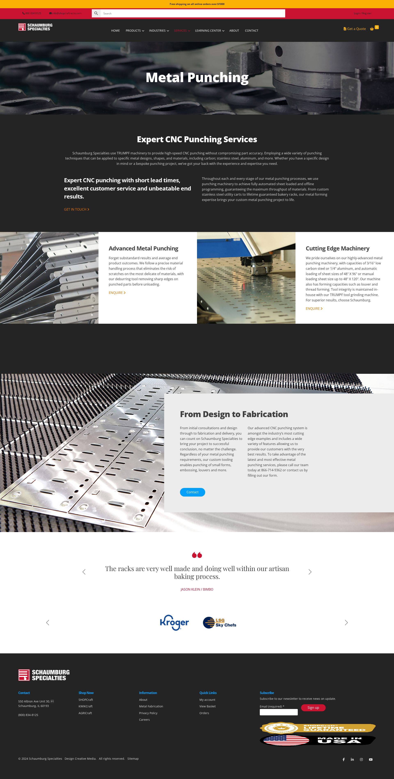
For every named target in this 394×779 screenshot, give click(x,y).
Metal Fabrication (151, 722)
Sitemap (133, 774)
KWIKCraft (86, 722)
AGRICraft (85, 729)
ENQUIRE (116, 292)
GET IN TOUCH (75, 209)
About (143, 715)
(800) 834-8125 (28, 731)
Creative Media (85, 774)
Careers (144, 735)
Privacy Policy (148, 729)
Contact (193, 492)
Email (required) (272, 722)
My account (207, 715)
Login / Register (363, 13)
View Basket (207, 722)
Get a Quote (356, 28)
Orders (204, 729)
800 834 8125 (33, 13)
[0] (372, 29)
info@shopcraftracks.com (66, 13)
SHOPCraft (86, 715)
